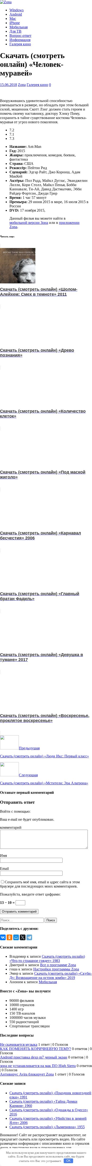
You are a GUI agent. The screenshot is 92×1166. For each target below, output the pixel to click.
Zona (22, 85)
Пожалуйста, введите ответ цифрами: (30, 894)
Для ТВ (15, 31)
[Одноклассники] (9, 937)
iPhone (14, 23)
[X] (22, 937)
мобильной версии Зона (28, 223)
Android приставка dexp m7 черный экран (33, 1057)
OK (68, 1160)
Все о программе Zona (58, 965)
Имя (3, 856)
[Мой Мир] (16, 937)
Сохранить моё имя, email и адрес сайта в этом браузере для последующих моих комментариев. (40, 884)
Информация (19, 40)
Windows (16, 10)
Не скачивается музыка (18, 1044)
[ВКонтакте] (3, 937)
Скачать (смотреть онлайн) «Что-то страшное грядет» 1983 (47, 958)
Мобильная (18, 27)
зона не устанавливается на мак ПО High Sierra (38, 1066)
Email (4, 869)
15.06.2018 (8, 85)
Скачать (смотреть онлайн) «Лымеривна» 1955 (47, 1127)
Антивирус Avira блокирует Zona (27, 1074)
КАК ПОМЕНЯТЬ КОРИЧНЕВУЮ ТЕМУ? (35, 1049)
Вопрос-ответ (20, 36)
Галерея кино (20, 44)
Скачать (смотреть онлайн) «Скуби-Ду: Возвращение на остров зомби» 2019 (50, 975)
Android (15, 14)
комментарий (10, 827)
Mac (12, 19)
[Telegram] (29, 937)
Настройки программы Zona (56, 969)
